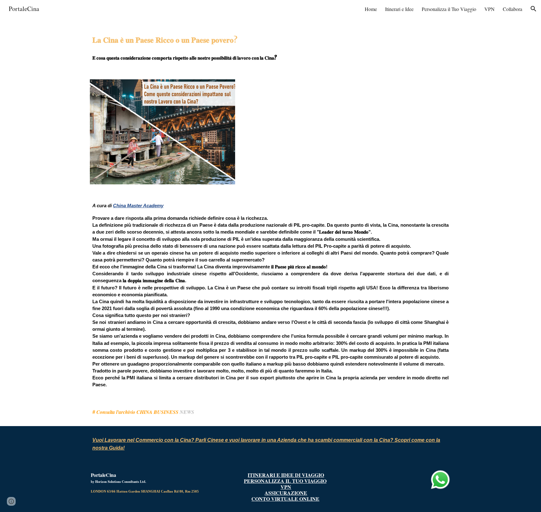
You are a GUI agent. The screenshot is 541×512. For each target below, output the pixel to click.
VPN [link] (489, 9)
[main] (270, 44)
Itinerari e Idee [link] (399, 9)
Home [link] (371, 9)
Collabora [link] (512, 9)
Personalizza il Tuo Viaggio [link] (449, 9)
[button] (533, 8)
